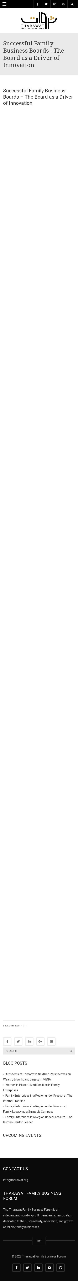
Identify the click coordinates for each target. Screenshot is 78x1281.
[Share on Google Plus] (40, 1041)
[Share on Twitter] (18, 1041)
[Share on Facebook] (7, 1041)
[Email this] (51, 1041)
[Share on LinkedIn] (29, 1041)
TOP (39, 1240)
